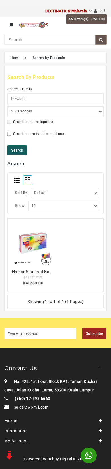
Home (15, 58)
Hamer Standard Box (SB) (36, 271)
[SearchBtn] (101, 40)
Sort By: (21, 193)
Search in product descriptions (38, 134)
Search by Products (49, 58)
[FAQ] (104, 11)
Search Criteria (19, 89)
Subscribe (94, 333)
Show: (20, 205)
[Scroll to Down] (8, 454)
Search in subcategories (33, 122)
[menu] (11, 25)
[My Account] (98, 11)
